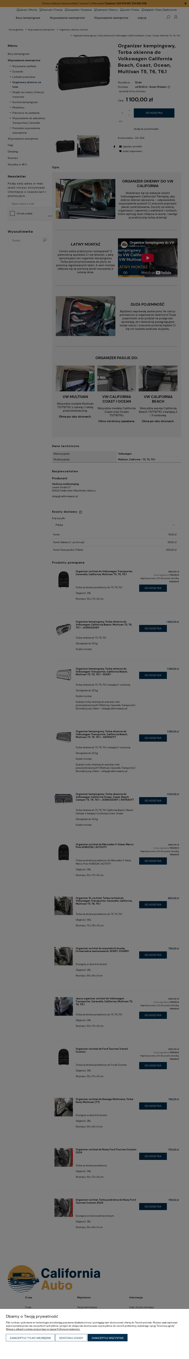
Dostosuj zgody (71, 1338)
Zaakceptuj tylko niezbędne (30, 1338)
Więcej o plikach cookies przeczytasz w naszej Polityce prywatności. (43, 1329)
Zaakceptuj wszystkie (108, 1338)
